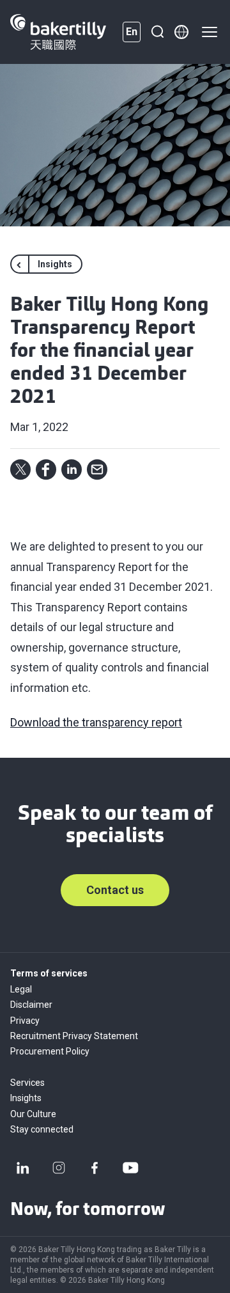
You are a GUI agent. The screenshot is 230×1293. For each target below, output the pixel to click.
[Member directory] (181, 32)
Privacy (25, 1020)
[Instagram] (59, 1167)
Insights (26, 1098)
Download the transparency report (96, 722)
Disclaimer (31, 1004)
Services (27, 1083)
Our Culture (33, 1114)
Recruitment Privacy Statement (74, 1036)
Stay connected (41, 1129)
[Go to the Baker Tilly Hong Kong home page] (58, 32)
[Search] (157, 32)
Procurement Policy (49, 1051)
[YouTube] (130, 1167)
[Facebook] (94, 1167)
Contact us (115, 890)
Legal (21, 989)
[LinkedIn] (23, 1167)
